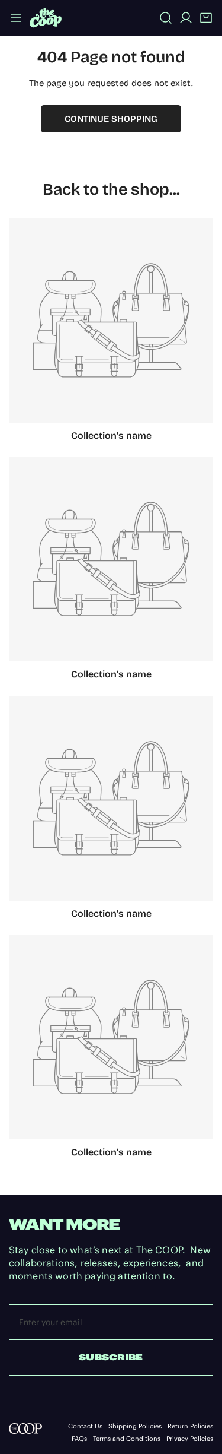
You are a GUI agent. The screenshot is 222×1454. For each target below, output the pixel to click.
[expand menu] (16, 17)
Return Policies (190, 1426)
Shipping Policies (135, 1426)
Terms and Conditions (126, 1439)
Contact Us (85, 1426)
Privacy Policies (189, 1439)
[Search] (166, 18)
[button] (206, 18)
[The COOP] (45, 17)
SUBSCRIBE (111, 1357)
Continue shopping (111, 118)
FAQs (79, 1439)
